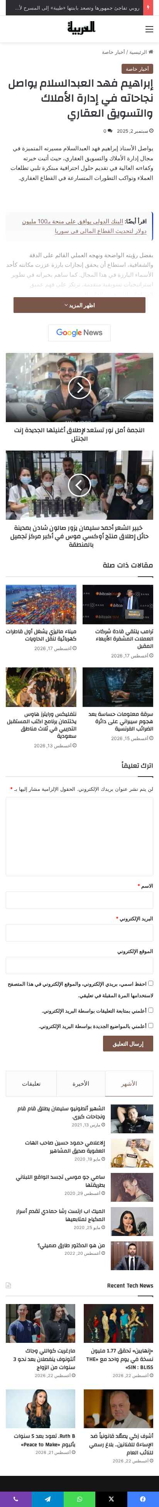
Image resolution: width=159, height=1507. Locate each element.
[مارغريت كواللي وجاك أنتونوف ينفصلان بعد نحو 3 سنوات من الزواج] (40, 1323)
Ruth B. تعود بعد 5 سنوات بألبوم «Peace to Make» (44, 1440)
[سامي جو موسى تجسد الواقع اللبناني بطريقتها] (132, 1187)
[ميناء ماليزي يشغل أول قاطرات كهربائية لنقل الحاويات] (41, 604)
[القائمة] (149, 31)
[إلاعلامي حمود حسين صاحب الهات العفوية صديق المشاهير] (132, 1153)
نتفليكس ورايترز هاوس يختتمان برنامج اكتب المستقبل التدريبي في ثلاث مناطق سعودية (41, 725)
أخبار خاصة (113, 52)
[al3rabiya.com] (79, 29)
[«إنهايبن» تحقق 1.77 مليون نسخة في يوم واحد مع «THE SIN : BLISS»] (118, 1323)
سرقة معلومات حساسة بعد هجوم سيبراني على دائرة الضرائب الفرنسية (121, 721)
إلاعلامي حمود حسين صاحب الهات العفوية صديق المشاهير (65, 1147)
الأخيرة (81, 1083)
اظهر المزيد (81, 305)
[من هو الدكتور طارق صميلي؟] (132, 1255)
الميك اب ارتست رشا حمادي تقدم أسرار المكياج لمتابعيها (60, 1215)
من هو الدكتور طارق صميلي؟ (71, 1246)
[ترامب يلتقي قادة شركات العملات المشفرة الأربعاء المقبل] (118, 604)
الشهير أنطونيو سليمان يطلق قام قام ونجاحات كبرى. (61, 1113)
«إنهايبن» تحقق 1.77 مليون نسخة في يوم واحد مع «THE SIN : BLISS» (119, 1359)
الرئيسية (139, 52)
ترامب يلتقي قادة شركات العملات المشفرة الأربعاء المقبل (124, 639)
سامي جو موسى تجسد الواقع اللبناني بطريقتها (60, 1181)
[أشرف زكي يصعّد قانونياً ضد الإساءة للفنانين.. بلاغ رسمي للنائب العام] (118, 1408)
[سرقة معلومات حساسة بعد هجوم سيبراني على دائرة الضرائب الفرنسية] (118, 687)
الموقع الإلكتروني (135, 951)
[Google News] (79, 332)
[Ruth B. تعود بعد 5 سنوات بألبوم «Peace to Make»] (40, 1408)
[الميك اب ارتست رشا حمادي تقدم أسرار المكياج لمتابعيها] (132, 1221)
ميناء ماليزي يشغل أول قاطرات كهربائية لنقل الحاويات (41, 635)
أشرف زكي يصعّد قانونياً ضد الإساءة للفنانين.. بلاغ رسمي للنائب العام (121, 1444)
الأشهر (129, 1083)
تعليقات (31, 1083)
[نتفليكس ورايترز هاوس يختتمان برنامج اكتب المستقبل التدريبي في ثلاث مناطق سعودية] (41, 687)
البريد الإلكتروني (134, 918)
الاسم (145, 886)
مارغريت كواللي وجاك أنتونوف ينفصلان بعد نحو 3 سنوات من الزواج (44, 1359)
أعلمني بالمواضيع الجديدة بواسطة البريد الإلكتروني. (93, 1026)
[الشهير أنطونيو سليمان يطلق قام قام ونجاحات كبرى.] (132, 1118)
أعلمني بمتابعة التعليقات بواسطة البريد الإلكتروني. (94, 1011)
